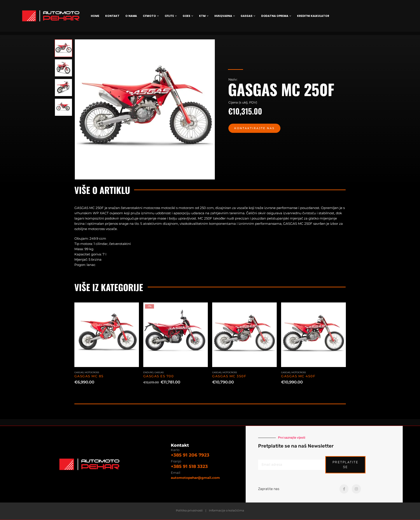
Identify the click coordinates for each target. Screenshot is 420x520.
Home (95, 16)
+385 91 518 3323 (189, 466)
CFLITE (169, 16)
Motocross (92, 372)
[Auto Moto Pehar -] (51, 16)
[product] (106, 334)
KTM (202, 16)
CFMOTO (149, 16)
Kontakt (112, 16)
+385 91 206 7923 (190, 455)
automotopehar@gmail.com (195, 478)
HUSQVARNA (223, 16)
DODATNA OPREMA (274, 16)
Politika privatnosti (189, 510)
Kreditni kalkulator (313, 16)
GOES (187, 16)
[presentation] (75, 109)
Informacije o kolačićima (226, 510)
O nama (131, 16)
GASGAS (246, 16)
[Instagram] (356, 489)
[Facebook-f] (344, 489)
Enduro (148, 372)
